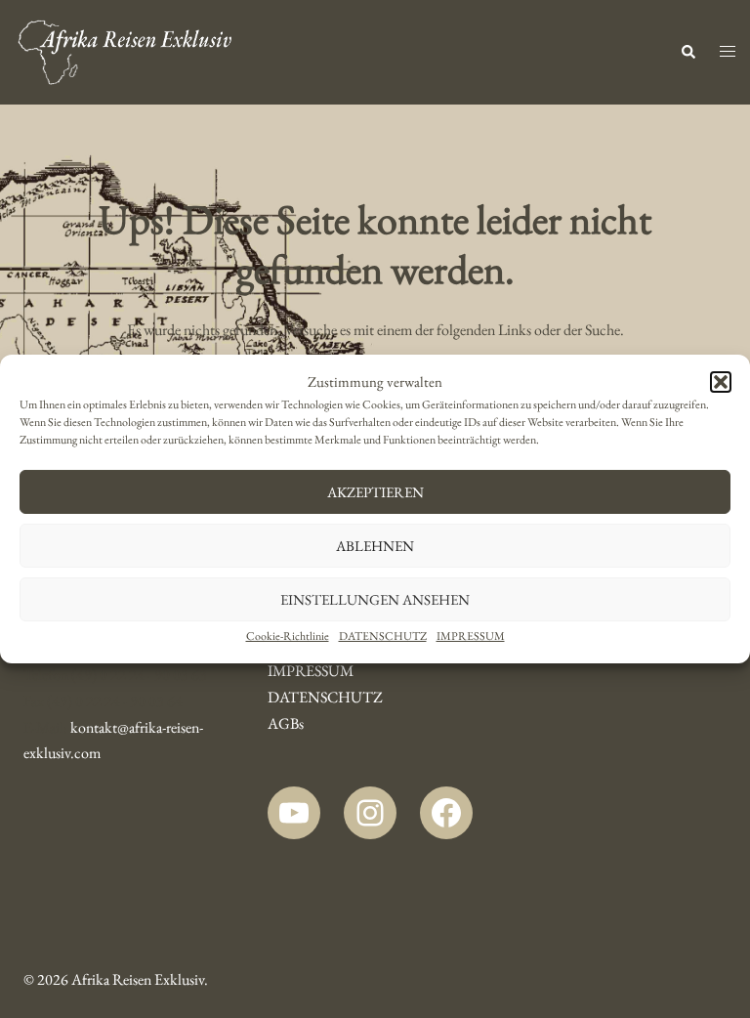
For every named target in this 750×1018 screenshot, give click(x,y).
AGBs (286, 723)
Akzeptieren (375, 492)
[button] (720, 382)
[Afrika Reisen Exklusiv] (125, 50)
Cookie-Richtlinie (287, 636)
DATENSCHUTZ (383, 636)
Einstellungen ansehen (375, 599)
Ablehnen (375, 545)
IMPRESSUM (471, 636)
